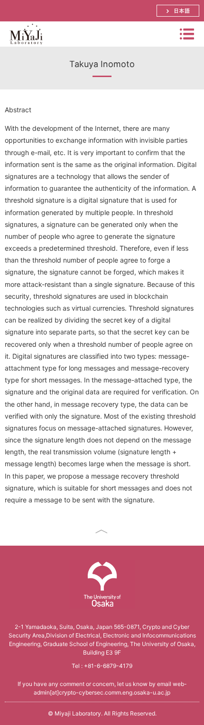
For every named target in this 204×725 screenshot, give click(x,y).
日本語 (178, 11)
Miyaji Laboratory (25, 46)
